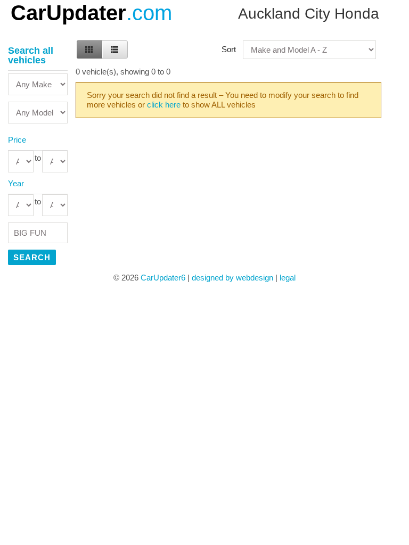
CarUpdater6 (163, 277)
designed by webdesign (232, 277)
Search (32, 257)
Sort (229, 49)
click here (164, 104)
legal (288, 277)
